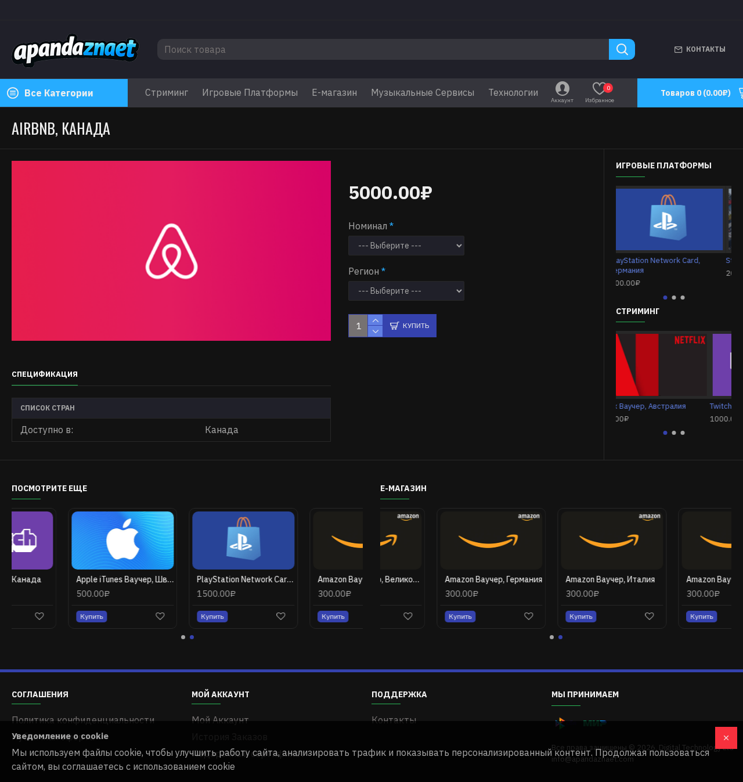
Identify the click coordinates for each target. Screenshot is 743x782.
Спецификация (45, 374)
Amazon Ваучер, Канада (676, 579)
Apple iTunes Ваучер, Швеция (68, 579)
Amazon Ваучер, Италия (553, 579)
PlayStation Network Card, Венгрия (189, 579)
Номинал (367, 226)
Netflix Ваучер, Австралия (662, 406)
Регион (363, 271)
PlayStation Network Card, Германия (661, 265)
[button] (665, 297)
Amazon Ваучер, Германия (437, 579)
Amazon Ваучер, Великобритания (310, 579)
